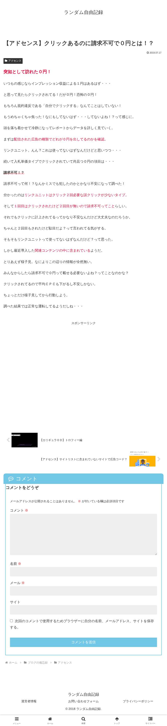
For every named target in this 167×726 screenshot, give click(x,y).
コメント (19, 510)
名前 (15, 564)
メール (17, 583)
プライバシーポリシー (138, 701)
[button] (154, 592)
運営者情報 (29, 701)
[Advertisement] (83, 374)
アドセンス (14, 60)
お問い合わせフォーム (83, 701)
